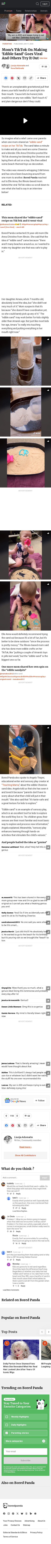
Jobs (5, 1525)
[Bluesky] (22, 1514)
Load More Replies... (20, 1211)
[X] (17, 1514)
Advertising (30, 1521)
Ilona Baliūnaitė (17, 68)
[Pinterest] (13, 1514)
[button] (42, 1331)
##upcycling (42, 224)
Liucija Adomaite (18, 66)
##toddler (29, 677)
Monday (16, 1264)
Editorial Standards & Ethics (15, 1532)
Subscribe (25, 1460)
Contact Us (15, 1525)
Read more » (25, 1147)
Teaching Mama (10, 785)
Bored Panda (13, 1505)
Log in (44, 4)
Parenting (7, 44)
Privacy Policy (36, 1532)
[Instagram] (9, 1514)
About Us (41, 1521)
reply (18, 1194)
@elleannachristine (7, 224)
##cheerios (9, 677)
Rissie (15, 1235)
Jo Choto (11, 1216)
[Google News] (35, 1514)
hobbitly (10, 1183)
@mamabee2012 (6, 674)
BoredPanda (15, 3)
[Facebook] (4, 1514)
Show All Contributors (25, 1155)
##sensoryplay (32, 224)
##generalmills (19, 677)
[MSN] (31, 1514)
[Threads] (26, 1514)
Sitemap (26, 1525)
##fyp (24, 224)
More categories (14, 1441)
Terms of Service (10, 1537)
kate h (15, 1198)
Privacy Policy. (10, 1472)
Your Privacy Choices (12, 1521)
